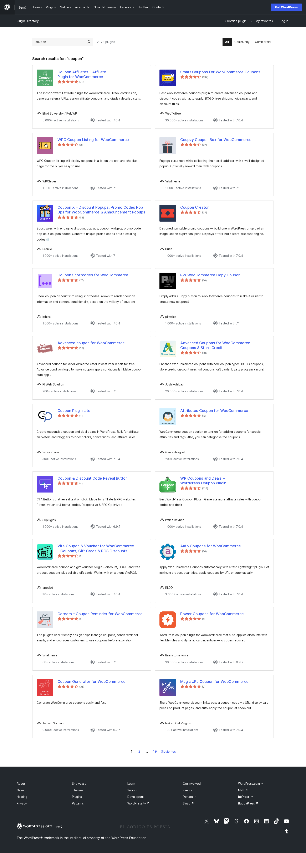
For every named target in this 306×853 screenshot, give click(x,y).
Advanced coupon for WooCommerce (91, 343)
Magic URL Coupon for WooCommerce (214, 681)
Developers (135, 796)
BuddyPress (248, 803)
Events (187, 790)
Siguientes (168, 751)
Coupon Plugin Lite (73, 410)
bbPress (245, 796)
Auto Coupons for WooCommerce (210, 546)
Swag (188, 803)
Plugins (77, 796)
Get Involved (192, 783)
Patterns (78, 803)
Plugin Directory (28, 21)
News (20, 790)
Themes (77, 790)
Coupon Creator (194, 207)
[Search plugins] (89, 42)
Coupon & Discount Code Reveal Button (92, 478)
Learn (131, 783)
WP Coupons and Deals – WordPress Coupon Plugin (203, 480)
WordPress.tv (138, 803)
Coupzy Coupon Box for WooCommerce (215, 139)
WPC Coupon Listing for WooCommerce (93, 139)
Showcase (79, 783)
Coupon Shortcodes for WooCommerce (92, 275)
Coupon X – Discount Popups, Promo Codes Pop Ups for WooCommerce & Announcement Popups (101, 209)
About (21, 783)
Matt (243, 790)
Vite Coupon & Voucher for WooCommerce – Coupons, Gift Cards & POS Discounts (95, 548)
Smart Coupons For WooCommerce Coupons (220, 72)
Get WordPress (286, 7)
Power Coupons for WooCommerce (212, 614)
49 (154, 751)
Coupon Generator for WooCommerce (91, 681)
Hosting (22, 796)
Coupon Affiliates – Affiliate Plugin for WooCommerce (81, 74)
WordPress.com (250, 783)
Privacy (22, 803)
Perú (59, 826)
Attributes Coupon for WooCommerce (214, 410)
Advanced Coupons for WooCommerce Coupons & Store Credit (215, 345)
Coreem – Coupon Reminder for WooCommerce (100, 614)
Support (133, 790)
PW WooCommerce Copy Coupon (210, 275)
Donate (190, 796)
